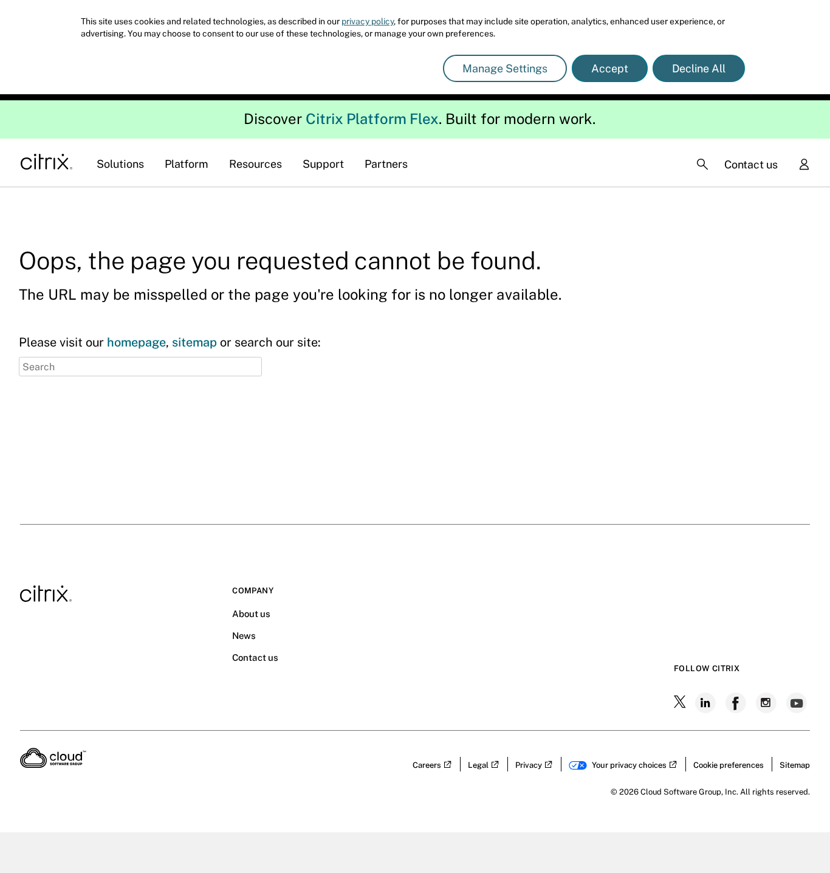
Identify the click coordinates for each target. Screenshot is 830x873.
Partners (386, 163)
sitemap (194, 342)
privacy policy (367, 21)
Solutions (120, 163)
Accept (609, 68)
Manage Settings (504, 68)
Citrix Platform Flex (372, 118)
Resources (255, 163)
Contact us (751, 164)
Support (323, 163)
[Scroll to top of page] (798, 838)
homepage (136, 342)
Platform (186, 163)
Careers (427, 765)
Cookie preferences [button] (728, 765)
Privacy (528, 765)
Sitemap (795, 765)
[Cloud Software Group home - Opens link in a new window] (53, 764)
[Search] (702, 164)
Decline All (698, 68)
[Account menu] (803, 165)
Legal (478, 765)
